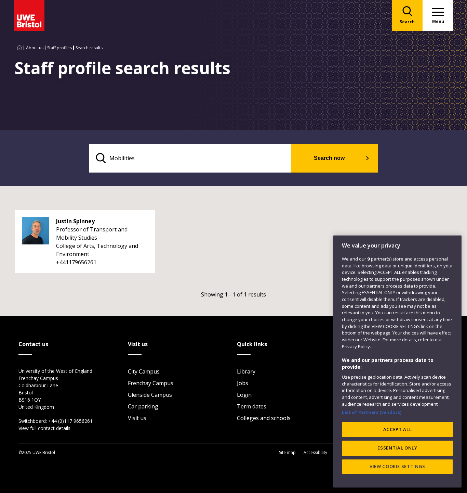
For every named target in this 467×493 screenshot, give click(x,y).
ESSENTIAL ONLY (397, 448)
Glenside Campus (150, 395)
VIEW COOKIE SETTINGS (397, 466)
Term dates (251, 406)
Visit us (137, 418)
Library (246, 371)
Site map (287, 452)
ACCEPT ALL (397, 429)
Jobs (242, 383)
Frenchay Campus (150, 383)
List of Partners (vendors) (372, 412)
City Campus (144, 371)
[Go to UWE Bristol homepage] (19, 48)
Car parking (143, 406)
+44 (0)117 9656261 (70, 421)
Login (244, 395)
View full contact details (44, 428)
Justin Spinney (75, 221)
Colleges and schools (264, 418)
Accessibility (315, 452)
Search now (329, 158)
